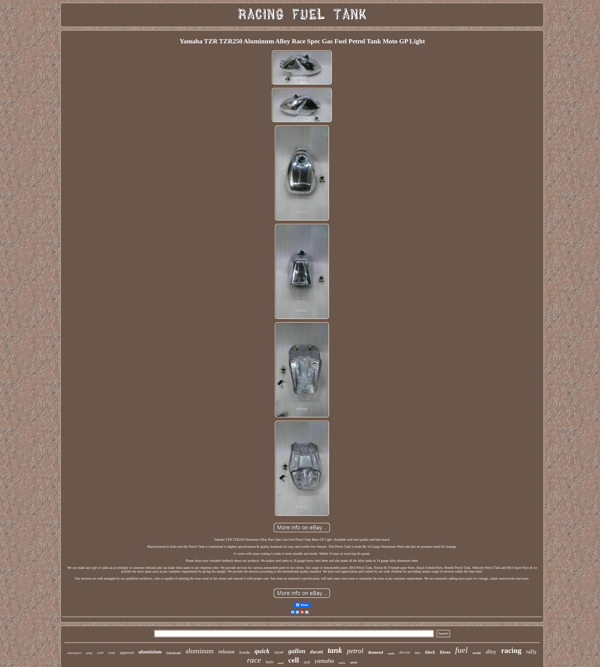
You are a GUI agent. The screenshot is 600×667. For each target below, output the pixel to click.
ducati (316, 652)
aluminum (200, 651)
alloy (491, 652)
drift (307, 662)
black (430, 652)
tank (335, 650)
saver (353, 662)
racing (511, 650)
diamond (375, 652)
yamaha (324, 660)
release (226, 651)
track (281, 663)
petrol (355, 651)
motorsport (74, 653)
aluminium (150, 652)
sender (391, 653)
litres (445, 652)
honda (244, 652)
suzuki (476, 653)
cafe (100, 653)
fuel (461, 650)
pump (89, 653)
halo (269, 662)
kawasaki (173, 653)
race (254, 660)
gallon (296, 651)
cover (111, 653)
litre (417, 653)
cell (293, 660)
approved (127, 653)
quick (262, 651)
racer (279, 652)
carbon (342, 662)
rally (531, 651)
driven (404, 652)
